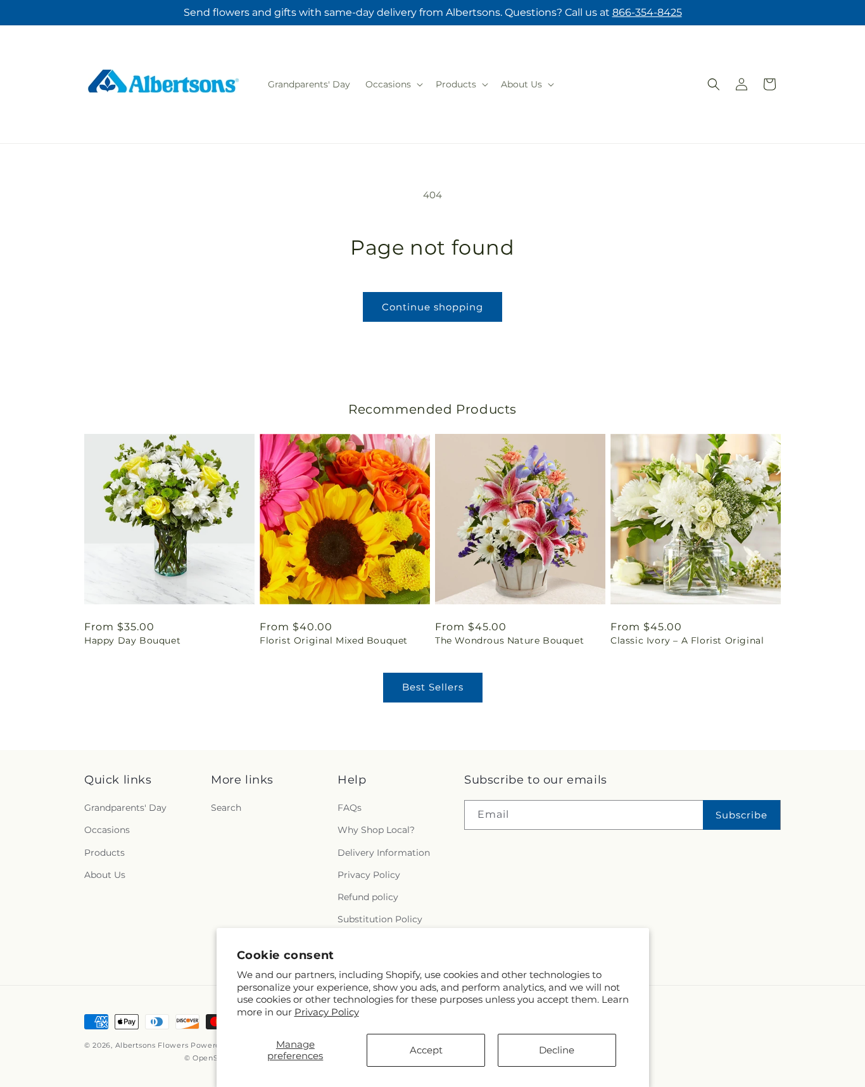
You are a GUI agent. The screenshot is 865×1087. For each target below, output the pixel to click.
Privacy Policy (326, 1012)
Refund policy (368, 897)
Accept (426, 1050)
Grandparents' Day (125, 807)
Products (104, 852)
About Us (104, 874)
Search (226, 807)
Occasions (107, 830)
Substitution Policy (380, 919)
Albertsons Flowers (152, 1045)
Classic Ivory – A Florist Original (687, 640)
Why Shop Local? (376, 830)
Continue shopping (432, 307)
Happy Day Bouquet (132, 640)
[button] (393, 84)
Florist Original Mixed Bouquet (334, 640)
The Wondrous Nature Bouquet (509, 640)
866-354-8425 (647, 12)
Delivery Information (384, 852)
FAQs (350, 807)
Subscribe (741, 815)
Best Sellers (433, 687)
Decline (556, 1050)
